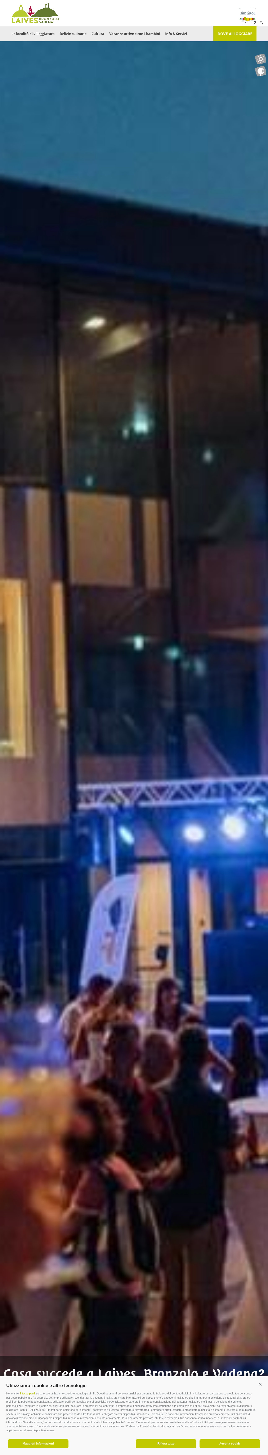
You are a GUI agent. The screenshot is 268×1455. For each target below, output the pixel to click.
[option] (134, 735)
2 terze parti (27, 1393)
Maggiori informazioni (38, 1443)
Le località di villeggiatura (33, 33)
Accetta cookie (230, 1443)
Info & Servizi (176, 33)
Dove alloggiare (235, 33)
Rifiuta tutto (166, 1443)
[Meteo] (260, 59)
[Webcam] (260, 71)
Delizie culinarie (73, 33)
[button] (260, 1384)
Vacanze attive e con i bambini (134, 33)
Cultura (97, 33)
